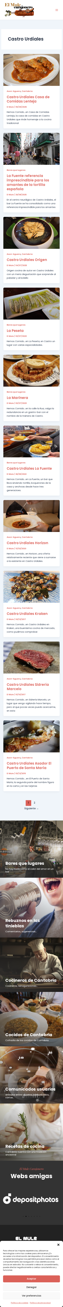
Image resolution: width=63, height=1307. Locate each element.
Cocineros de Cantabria (31, 980)
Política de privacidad (40, 1302)
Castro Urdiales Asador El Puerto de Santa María (29, 765)
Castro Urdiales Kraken (27, 613)
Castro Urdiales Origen (27, 259)
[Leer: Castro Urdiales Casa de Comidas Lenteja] (31, 69)
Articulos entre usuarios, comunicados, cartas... (27, 1096)
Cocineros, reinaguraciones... (21, 985)
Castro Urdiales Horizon (27, 543)
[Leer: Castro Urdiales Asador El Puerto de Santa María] (31, 736)
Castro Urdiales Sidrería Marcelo (28, 686)
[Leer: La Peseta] (31, 303)
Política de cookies (19, 1302)
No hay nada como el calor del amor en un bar (29, 870)
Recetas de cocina (24, 1146)
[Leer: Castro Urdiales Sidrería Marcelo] (31, 657)
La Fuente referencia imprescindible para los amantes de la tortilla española (28, 182)
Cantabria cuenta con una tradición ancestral (25, 1153)
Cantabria (27, 91)
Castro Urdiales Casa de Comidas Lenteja (28, 99)
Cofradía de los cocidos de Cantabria (27, 1040)
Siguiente (31, 808)
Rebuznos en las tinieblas (22, 923)
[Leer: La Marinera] (31, 370)
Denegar (31, 1287)
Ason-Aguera (14, 91)
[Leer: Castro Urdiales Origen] (31, 232)
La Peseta (15, 330)
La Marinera (17, 397)
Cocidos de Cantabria (28, 1035)
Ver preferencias (31, 1295)
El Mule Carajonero (32, 1169)
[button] (58, 1244)
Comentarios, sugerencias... (21, 931)
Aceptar (31, 1278)
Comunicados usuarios (30, 1089)
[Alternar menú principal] (57, 10)
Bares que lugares (16, 170)
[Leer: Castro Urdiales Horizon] (31, 515)
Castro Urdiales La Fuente (29, 468)
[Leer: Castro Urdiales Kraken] (31, 586)
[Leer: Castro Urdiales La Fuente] (31, 441)
